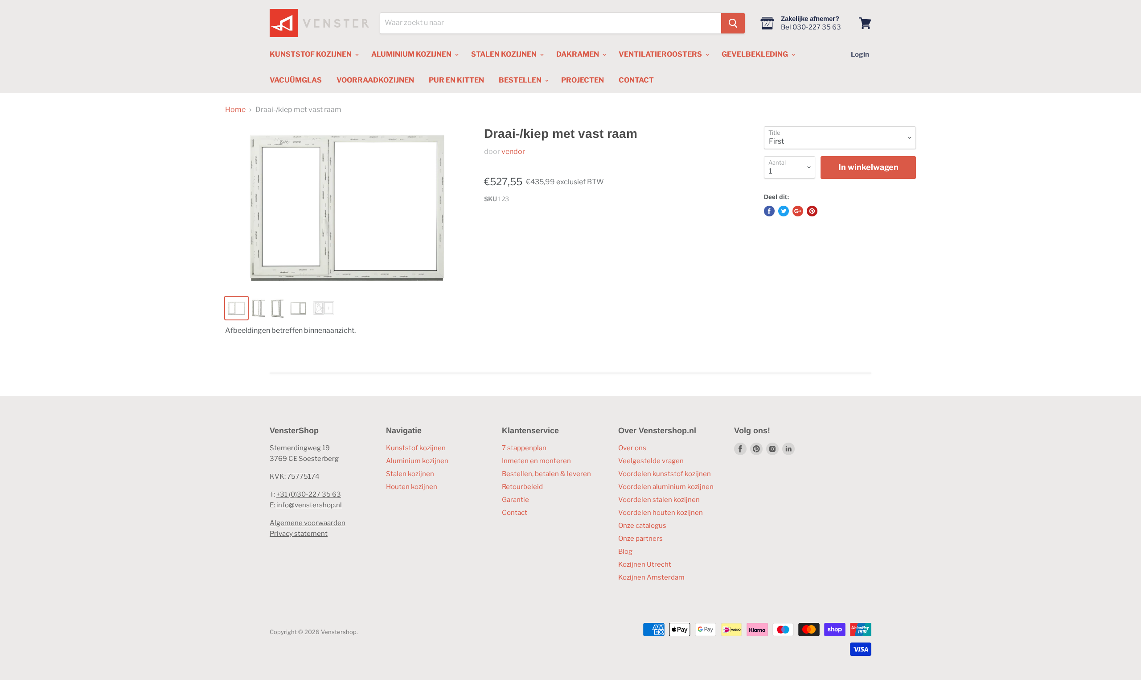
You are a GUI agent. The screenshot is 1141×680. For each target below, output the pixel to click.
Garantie (515, 500)
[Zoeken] (733, 23)
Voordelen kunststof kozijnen (664, 474)
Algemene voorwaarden (307, 523)
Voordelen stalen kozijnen (659, 500)
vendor (513, 151)
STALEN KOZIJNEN (504, 54)
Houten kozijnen (411, 487)
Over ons (632, 448)
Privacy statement (299, 534)
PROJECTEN (582, 80)
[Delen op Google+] (797, 211)
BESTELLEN (521, 80)
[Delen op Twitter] (783, 211)
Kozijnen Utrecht (644, 564)
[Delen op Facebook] (769, 211)
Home (235, 110)
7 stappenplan (524, 448)
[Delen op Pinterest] (812, 211)
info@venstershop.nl (309, 505)
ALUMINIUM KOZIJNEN (412, 54)
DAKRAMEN (578, 54)
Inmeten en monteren (536, 461)
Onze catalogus (642, 526)
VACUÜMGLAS (296, 80)
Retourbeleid (522, 487)
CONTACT (636, 80)
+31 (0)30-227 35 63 (308, 494)
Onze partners (640, 539)
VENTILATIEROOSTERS (661, 54)
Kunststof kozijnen (416, 448)
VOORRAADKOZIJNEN (375, 80)
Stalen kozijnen (410, 474)
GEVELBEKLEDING (755, 54)
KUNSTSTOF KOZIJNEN (311, 54)
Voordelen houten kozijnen (660, 513)
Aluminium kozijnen (417, 461)
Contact (514, 513)
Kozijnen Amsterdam (651, 577)
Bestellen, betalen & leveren (546, 474)
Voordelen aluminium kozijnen (666, 487)
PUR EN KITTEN (456, 80)
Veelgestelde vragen (651, 461)
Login (860, 54)
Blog (625, 551)
